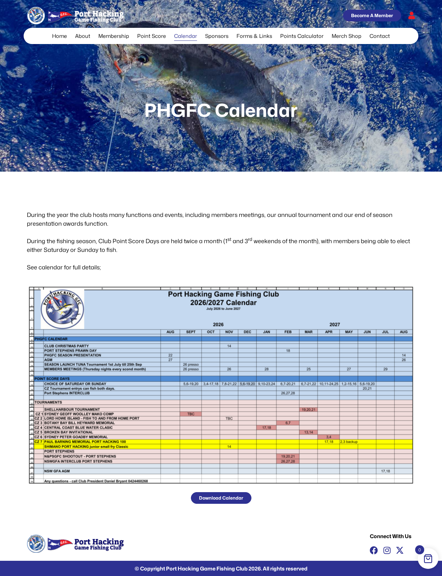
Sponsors (216, 36)
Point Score (151, 36)
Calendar (185, 36)
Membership (113, 36)
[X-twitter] (400, 550)
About (82, 36)
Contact (380, 36)
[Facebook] (374, 550)
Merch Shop (346, 36)
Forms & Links (254, 36)
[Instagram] (387, 550)
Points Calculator (302, 36)
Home (59, 36)
